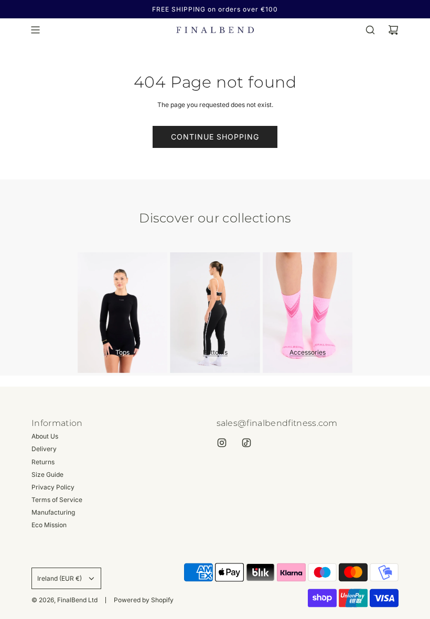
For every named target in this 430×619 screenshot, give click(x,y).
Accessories (307, 352)
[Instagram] (221, 442)
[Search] (370, 29)
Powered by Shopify (144, 600)
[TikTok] (246, 442)
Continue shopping (215, 136)
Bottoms (215, 352)
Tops (122, 352)
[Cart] (393, 29)
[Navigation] (35, 29)
